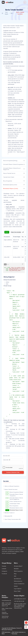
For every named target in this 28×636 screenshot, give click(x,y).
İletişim (16, 586)
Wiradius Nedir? (18, 566)
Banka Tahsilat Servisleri (11, 489)
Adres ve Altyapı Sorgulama (12, 486)
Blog (15, 573)
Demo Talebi (17, 591)
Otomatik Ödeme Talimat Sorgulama (13, 164)
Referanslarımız (18, 581)
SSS (15, 576)
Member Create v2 (9, 512)
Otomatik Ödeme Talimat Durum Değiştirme (12, 168)
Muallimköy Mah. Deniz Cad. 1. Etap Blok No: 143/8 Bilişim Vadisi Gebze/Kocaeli (20, 606)
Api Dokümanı (17, 578)
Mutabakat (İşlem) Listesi (10, 184)
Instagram (4, 571)
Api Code (5, 455)
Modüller (16, 568)
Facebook (4, 573)
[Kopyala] (23, 232)
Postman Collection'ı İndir (12, 472)
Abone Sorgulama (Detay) (10, 160)
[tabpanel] (14, 268)
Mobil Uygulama (18, 571)
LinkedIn (4, 568)
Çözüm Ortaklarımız (19, 583)
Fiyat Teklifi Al (17, 588)
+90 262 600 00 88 (19, 601)
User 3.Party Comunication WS (13, 519)
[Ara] (26, 622)
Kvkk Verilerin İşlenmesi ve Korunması (18, 633)
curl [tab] (5, 264)
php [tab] (8, 264)
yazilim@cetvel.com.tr (9, 55)
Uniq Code (6, 459)
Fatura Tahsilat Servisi (9, 173)
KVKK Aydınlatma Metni (6, 633)
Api (11, 13)
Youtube (4, 566)
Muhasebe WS (8, 516)
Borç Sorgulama (7, 181)
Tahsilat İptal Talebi (8, 177)
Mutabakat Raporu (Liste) (10, 188)
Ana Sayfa (6, 13)
